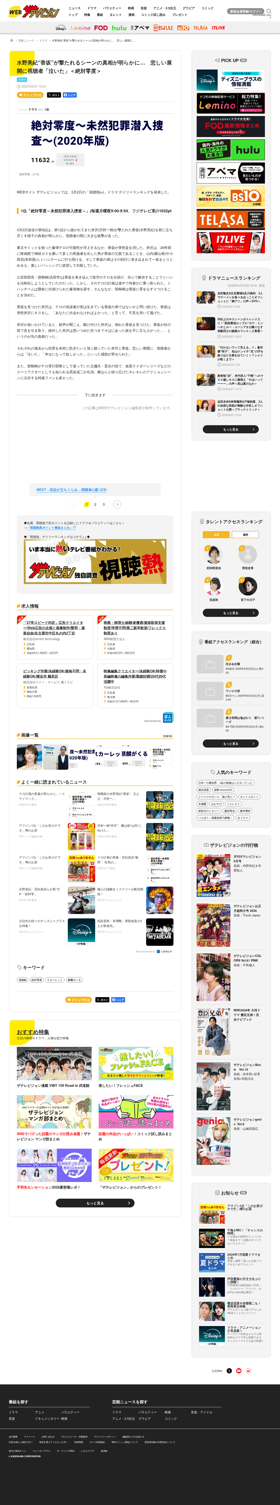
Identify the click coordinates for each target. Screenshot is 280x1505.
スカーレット (55, 979)
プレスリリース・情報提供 (74, 1436)
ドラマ (91, 7)
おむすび (216, 803)
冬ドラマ (243, 817)
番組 (100, 14)
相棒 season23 (223, 789)
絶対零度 (37, 979)
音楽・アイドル (201, 1412)
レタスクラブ (87, 1451)
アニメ (39, 1412)
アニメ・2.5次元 (164, 7)
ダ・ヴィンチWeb (66, 1451)
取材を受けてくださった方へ (53, 1442)
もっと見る (95, 1202)
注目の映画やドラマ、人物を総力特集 (43, 1038)
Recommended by (146, 951)
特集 (87, 14)
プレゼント (179, 14)
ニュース (74, 7)
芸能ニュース (26, 40)
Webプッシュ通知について (125, 1442)
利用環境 (78, 1442)
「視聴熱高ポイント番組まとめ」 (50, 527)
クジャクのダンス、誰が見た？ (216, 796)
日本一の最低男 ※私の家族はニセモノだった (225, 782)
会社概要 (13, 1436)
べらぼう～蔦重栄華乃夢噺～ (215, 817)
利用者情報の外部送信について (160, 1442)
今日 (216, 535)
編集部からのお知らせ (133, 1436)
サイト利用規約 (97, 1442)
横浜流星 (203, 789)
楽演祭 (104, 1451)
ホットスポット (249, 796)
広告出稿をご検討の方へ (21, 1442)
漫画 (131, 14)
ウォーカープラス (41, 1451)
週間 (245, 535)
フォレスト (233, 803)
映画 (131, 7)
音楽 (144, 7)
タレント (116, 14)
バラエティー (112, 7)
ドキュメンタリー (47, 1418)
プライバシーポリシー (105, 1436)
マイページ (29, 1436)
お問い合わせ (48, 1436)
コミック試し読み (153, 14)
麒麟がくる (74, 979)
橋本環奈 (245, 810)
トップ (73, 14)
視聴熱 (22, 979)
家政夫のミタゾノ (208, 810)
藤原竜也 (229, 810)
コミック (207, 7)
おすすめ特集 (33, 1031)
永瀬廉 (202, 803)
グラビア (189, 7)
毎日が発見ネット (17, 1451)
